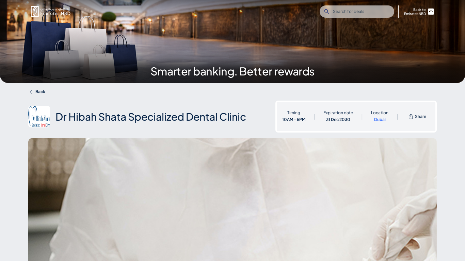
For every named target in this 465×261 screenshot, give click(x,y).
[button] (50, 11)
